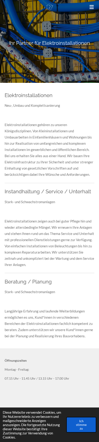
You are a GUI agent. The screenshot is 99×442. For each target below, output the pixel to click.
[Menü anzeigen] (92, 7)
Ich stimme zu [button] (81, 424)
